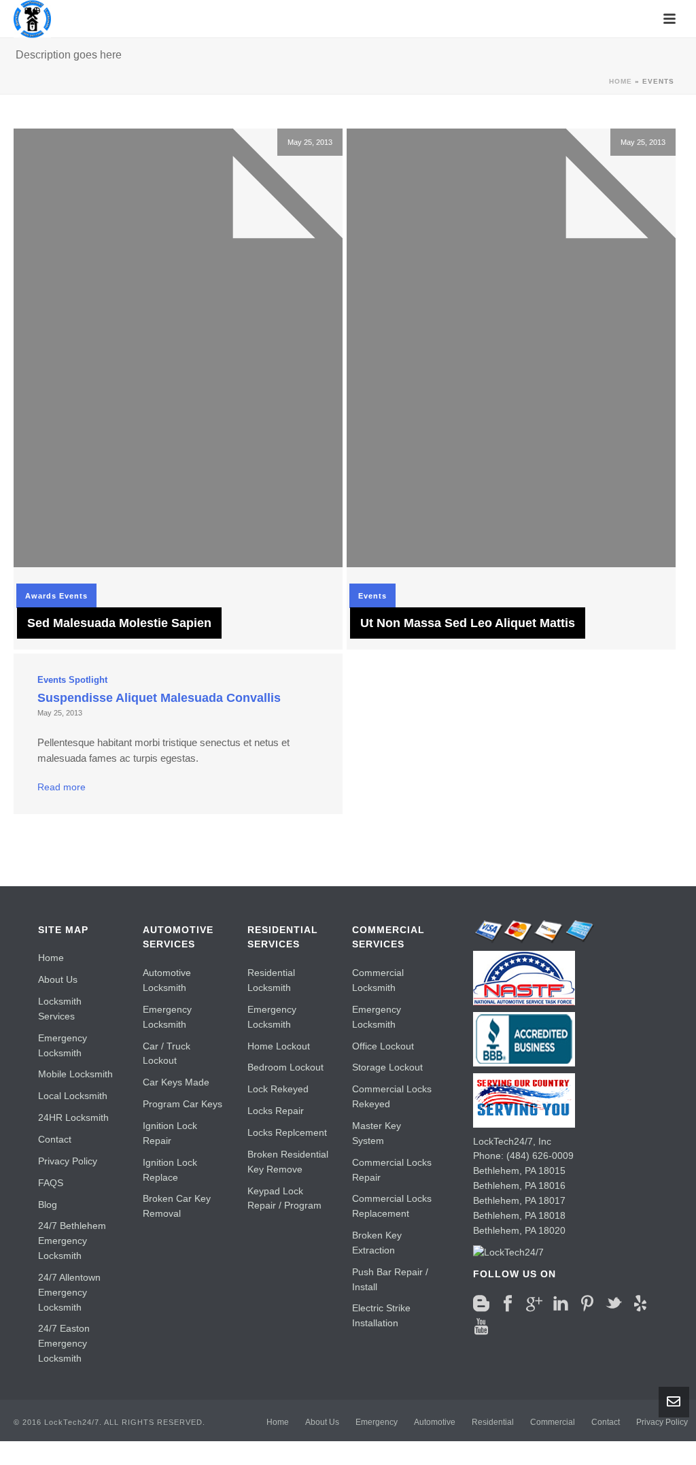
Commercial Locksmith (378, 980)
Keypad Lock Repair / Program (284, 1198)
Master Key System (376, 1133)
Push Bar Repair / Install (390, 1279)
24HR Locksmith (73, 1117)
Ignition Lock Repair (170, 1133)
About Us (57, 979)
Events (73, 596)
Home (620, 81)
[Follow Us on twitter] (614, 1304)
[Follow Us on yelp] (640, 1304)
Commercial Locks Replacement (392, 1206)
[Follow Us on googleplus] (534, 1304)
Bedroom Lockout (285, 1067)
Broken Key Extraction (377, 1243)
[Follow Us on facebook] (508, 1304)
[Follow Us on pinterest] (587, 1304)
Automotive (434, 1422)
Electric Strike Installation (381, 1315)
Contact (54, 1139)
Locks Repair (275, 1110)
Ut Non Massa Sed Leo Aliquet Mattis (467, 623)
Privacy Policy (67, 1161)
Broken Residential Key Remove (287, 1162)
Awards (40, 596)
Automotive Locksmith (167, 980)
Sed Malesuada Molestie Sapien (119, 623)
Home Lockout (278, 1046)
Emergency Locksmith (62, 1045)
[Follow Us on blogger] (481, 1304)
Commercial (552, 1422)
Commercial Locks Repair (392, 1170)
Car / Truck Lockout (166, 1053)
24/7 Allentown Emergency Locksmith (69, 1292)
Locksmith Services (60, 1009)
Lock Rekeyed (278, 1088)
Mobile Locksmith (75, 1073)
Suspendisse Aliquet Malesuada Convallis (159, 698)
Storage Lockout (387, 1067)
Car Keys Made (176, 1082)
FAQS (50, 1182)
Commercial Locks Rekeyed (392, 1096)
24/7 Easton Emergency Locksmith (64, 1343)
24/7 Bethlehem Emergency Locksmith (72, 1240)
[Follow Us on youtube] (481, 1327)
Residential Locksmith (271, 980)
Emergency (376, 1422)
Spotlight (88, 680)
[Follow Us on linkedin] (561, 1304)
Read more (61, 786)
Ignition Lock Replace (170, 1170)
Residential (493, 1422)
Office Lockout (383, 1046)
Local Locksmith (72, 1095)
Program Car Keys (182, 1103)
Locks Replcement (287, 1132)
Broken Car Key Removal (177, 1206)
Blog (47, 1204)
